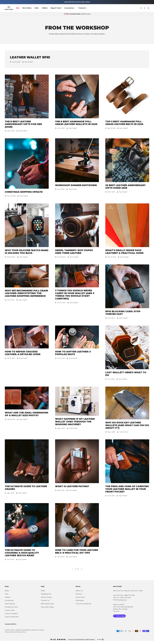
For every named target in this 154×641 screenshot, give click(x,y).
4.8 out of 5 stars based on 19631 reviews (81, 639)
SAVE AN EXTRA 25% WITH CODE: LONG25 (77, 2)
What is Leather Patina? (72, 486)
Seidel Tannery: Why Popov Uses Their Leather (74, 251)
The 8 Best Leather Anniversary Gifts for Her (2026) (23, 124)
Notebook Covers (11, 607)
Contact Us (45, 600)
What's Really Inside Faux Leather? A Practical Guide (124, 251)
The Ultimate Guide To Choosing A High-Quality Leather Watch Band (22, 553)
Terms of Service (10, 632)
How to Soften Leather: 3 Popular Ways (73, 353)
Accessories (69, 8)
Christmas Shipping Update (24, 192)
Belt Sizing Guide (47, 604)
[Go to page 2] (82, 569)
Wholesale (80, 600)
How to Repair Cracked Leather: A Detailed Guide (22, 353)
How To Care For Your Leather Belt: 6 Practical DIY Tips (76, 551)
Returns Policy (46, 597)
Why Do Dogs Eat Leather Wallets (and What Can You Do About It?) (127, 425)
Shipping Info (46, 594)
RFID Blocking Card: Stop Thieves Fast (122, 312)
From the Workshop (83, 604)
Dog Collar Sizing (47, 607)
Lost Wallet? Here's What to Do (125, 373)
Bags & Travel (56, 8)
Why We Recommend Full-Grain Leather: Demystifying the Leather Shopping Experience (26, 293)
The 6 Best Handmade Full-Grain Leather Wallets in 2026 (76, 123)
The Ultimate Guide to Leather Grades (26, 487)
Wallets (45, 8)
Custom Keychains (12, 617)
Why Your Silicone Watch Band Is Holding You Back (26, 251)
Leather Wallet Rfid (30, 57)
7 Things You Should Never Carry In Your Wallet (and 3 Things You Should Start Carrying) (74, 294)
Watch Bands (10, 604)
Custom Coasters (11, 613)
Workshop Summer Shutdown (76, 185)
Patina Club (80, 597)
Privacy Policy (21, 632)
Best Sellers (27, 8)
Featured (82, 8)
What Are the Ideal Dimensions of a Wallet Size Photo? (26, 414)
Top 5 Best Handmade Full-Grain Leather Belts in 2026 (124, 123)
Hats (6, 594)
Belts (37, 8)
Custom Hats (10, 610)
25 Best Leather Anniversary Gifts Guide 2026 (125, 186)
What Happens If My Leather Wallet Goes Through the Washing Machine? (75, 422)
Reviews (79, 594)
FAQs (43, 591)
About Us (79, 591)
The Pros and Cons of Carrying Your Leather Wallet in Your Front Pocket (127, 489)
